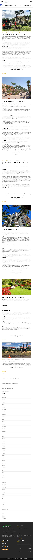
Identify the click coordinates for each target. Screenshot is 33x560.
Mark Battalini (17, 32)
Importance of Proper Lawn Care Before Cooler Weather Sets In (10, 383)
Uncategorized (4, 511)
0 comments (4, 32)
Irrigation (3, 504)
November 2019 (4, 484)
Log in (2, 515)
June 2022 (3, 438)
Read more (4, 73)
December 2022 (4, 429)
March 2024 (3, 407)
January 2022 (3, 446)
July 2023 (3, 419)
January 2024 (3, 411)
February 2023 (4, 426)
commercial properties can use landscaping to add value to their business (13, 103)
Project (3, 507)
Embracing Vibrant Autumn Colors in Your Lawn (7, 388)
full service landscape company (12, 267)
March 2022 (3, 443)
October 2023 (3, 416)
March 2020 (3, 477)
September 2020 (4, 467)
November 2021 (4, 448)
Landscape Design (9, 32)
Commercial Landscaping (10, 160)
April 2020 (3, 475)
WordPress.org (4, 518)
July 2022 (3, 436)
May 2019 (3, 494)
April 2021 (3, 458)
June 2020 (3, 472)
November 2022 (4, 431)
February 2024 (4, 409)
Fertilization (3, 502)
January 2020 (3, 480)
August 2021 (3, 453)
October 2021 (3, 450)
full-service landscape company (12, 65)
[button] (1, 5)
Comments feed (4, 517)
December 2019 (4, 482)
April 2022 (3, 441)
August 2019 (3, 489)
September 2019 (4, 487)
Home (21, 5)
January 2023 (3, 428)
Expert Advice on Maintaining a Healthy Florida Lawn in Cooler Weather (10, 378)
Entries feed (3, 516)
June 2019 (3, 492)
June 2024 (3, 402)
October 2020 (3, 465)
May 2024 (3, 404)
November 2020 (4, 463)
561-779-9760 (4, 543)
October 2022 (3, 433)
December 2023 (4, 412)
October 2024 (3, 395)
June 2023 (3, 421)
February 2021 (4, 460)
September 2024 (4, 397)
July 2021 (3, 455)
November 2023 (4, 414)
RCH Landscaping (14, 367)
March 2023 (3, 424)
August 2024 (3, 399)
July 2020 (3, 470)
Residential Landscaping (5, 509)
